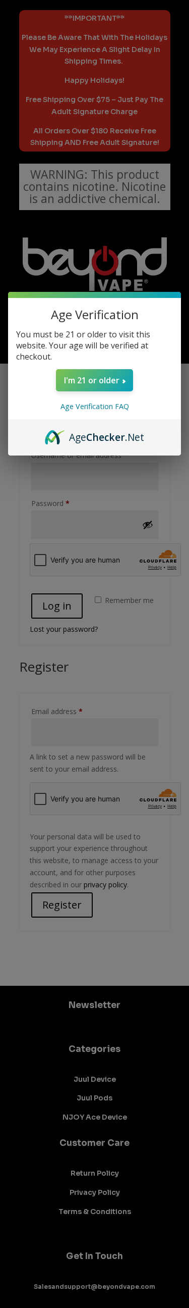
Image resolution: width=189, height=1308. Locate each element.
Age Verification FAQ (94, 406)
